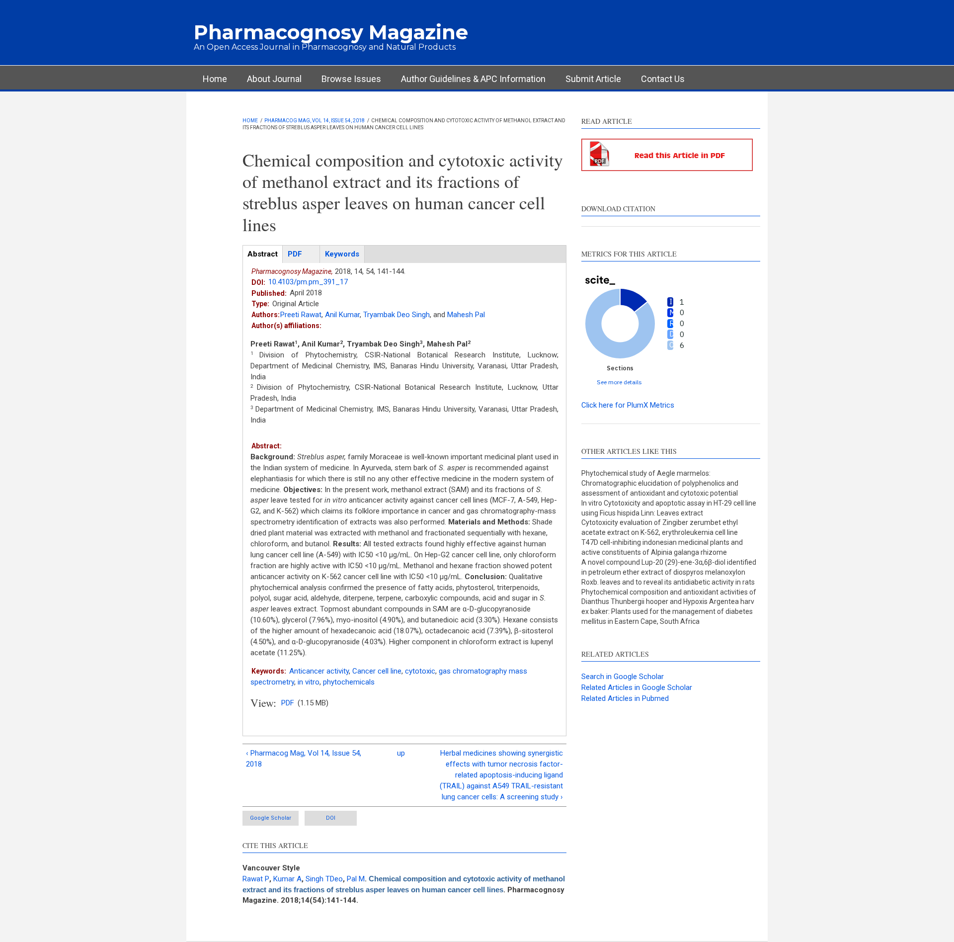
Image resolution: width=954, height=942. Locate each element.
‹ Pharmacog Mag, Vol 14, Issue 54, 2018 (303, 759)
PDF (287, 702)
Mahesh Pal (466, 314)
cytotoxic (420, 671)
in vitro (308, 682)
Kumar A (287, 878)
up (401, 753)
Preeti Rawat (300, 314)
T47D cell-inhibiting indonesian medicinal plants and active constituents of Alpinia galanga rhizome (662, 547)
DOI (330, 818)
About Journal (274, 79)
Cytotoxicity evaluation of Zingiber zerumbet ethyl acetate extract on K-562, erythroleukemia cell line (659, 527)
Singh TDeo (324, 878)
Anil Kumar (342, 314)
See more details (619, 382)
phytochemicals (349, 682)
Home (215, 79)
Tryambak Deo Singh (396, 314)
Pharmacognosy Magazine (331, 32)
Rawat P (255, 878)
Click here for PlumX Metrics (627, 405)
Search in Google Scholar (622, 676)
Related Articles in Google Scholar (636, 687)
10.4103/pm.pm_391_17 (308, 281)
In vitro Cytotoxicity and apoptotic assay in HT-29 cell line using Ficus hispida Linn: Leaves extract (668, 508)
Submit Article (593, 79)
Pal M (356, 878)
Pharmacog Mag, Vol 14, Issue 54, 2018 (314, 120)
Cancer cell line (376, 671)
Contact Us (663, 79)
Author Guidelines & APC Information (473, 79)
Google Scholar (270, 818)
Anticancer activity (319, 671)
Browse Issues (351, 79)
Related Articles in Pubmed (625, 698)
